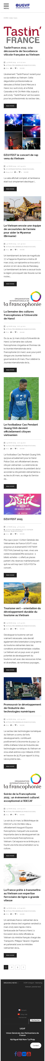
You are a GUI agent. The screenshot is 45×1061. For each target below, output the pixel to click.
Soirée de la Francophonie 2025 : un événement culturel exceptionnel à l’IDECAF (21, 797)
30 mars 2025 (11, 166)
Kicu (7, 68)
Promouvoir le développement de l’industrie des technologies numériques (22, 708)
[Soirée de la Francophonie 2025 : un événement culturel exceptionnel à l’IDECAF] (22, 781)
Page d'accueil (30, 65)
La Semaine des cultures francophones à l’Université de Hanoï (21, 315)
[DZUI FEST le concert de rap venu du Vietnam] (22, 131)
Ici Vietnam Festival (14, 169)
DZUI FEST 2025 (13, 519)
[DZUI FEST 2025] (22, 504)
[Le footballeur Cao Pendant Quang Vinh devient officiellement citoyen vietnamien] (22, 398)
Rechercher (22, 1017)
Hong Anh (9, 172)
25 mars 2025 (11, 623)
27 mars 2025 (11, 527)
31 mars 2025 (11, 62)
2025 (11, 18)
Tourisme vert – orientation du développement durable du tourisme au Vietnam (22, 612)
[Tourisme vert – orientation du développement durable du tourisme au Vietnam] (22, 593)
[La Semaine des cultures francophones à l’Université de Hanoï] (22, 299)
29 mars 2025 (11, 326)
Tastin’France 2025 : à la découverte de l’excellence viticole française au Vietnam (22, 51)
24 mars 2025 (11, 719)
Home (6, 18)
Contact (36, 1045)
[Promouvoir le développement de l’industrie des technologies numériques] (22, 688)
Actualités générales (15, 65)
